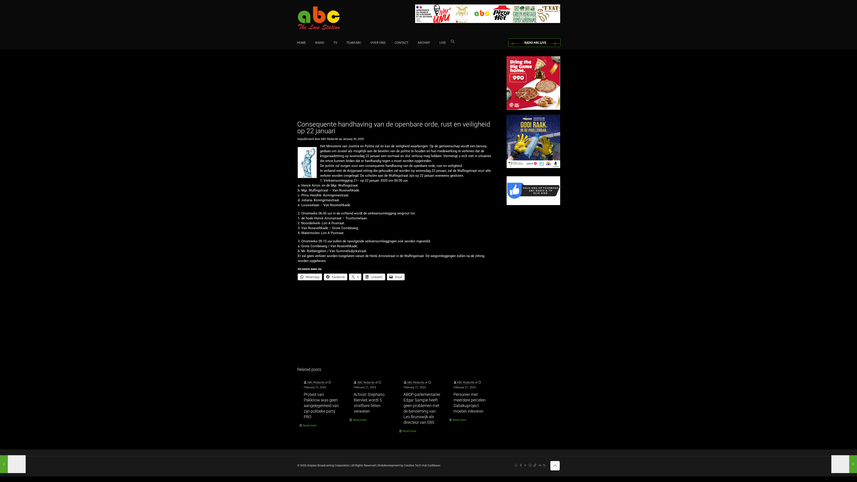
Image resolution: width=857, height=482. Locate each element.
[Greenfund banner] (533, 167)
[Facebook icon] (520, 465)
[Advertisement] (397, 87)
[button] (453, 42)
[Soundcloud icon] (539, 465)
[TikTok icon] (535, 465)
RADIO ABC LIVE (535, 42)
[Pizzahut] (533, 108)
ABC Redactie (315, 382)
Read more (309, 425)
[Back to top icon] (555, 465)
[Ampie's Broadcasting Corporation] (327, 18)
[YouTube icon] (525, 465)
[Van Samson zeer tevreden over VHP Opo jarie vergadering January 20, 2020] (844, 464)
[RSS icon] (544, 465)
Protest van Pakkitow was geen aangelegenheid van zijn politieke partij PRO (321, 405)
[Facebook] (533, 204)
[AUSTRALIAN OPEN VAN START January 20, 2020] (13, 464)
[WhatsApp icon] (516, 465)
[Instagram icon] (530, 465)
